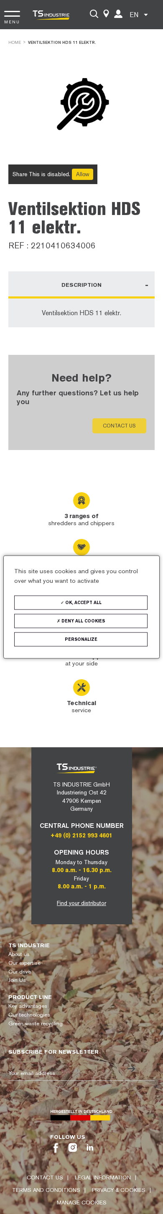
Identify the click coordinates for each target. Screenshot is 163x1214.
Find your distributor (81, 903)
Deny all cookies (82, 621)
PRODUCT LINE (30, 997)
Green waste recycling (35, 1023)
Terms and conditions (46, 1190)
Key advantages (27, 1006)
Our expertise (24, 963)
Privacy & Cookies (118, 1190)
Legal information (103, 1177)
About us (19, 954)
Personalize (81, 639)
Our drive (19, 972)
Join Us (17, 980)
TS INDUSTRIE (29, 945)
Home (14, 42)
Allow (82, 174)
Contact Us (45, 1177)
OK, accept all (83, 602)
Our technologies (29, 1015)
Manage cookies (82, 1202)
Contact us (119, 426)
